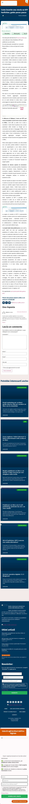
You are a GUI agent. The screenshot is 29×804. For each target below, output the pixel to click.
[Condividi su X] (6, 302)
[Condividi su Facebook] (3, 302)
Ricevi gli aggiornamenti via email (11, 367)
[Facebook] (8, 702)
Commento (5, 334)
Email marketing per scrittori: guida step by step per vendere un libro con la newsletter (14, 404)
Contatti (14, 714)
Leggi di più (5, 415)
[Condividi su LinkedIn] (9, 302)
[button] (27, 3)
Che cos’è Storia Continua (17, 708)
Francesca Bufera (21, 37)
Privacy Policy (5, 689)
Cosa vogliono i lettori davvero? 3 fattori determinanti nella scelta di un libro (14, 438)
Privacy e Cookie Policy (10, 711)
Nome (4, 351)
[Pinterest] (16, 702)
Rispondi (3, 322)
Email (4, 356)
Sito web (4, 362)
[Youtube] (21, 702)
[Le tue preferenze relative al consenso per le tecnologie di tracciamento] (26, 1)
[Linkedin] (10, 702)
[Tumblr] (18, 702)
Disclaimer (22, 711)
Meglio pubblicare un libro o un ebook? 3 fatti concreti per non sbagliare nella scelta (13, 472)
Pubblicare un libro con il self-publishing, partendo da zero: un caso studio (14, 506)
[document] (14, 766)
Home (5, 708)
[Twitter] (13, 702)
